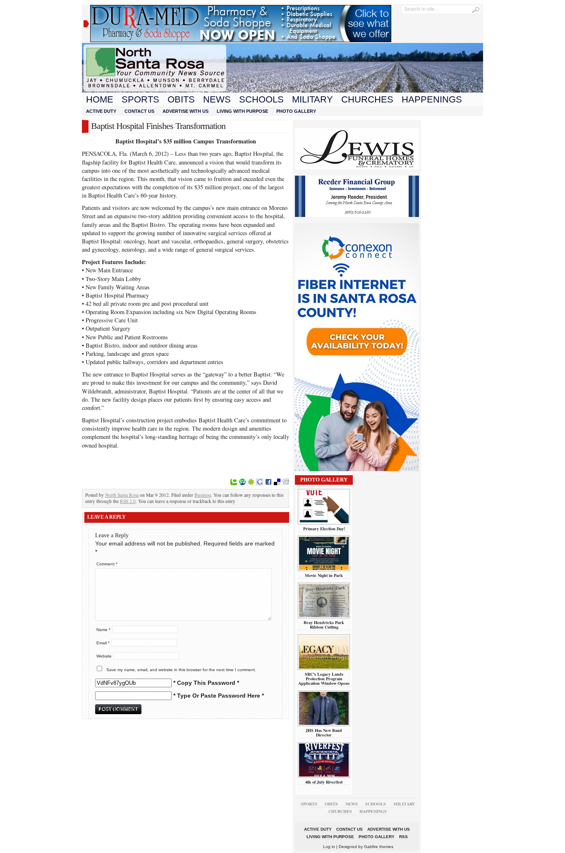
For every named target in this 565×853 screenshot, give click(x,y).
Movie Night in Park (324, 575)
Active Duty (101, 111)
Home (99, 99)
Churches (367, 99)
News (217, 99)
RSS (403, 836)
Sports (140, 99)
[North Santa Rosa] (282, 90)
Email (103, 643)
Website (104, 656)
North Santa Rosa (122, 495)
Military (312, 99)
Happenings (432, 99)
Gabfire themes (378, 846)
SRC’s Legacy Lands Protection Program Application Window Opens (324, 679)
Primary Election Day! (324, 528)
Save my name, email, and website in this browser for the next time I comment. (181, 669)
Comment (106, 564)
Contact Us (139, 111)
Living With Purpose (242, 111)
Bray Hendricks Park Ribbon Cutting (324, 624)
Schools (261, 99)
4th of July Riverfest (323, 782)
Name (103, 629)
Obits (181, 99)
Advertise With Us (185, 111)
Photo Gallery (296, 111)
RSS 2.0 (128, 501)
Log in (329, 846)
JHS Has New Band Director (324, 732)
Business (202, 495)
